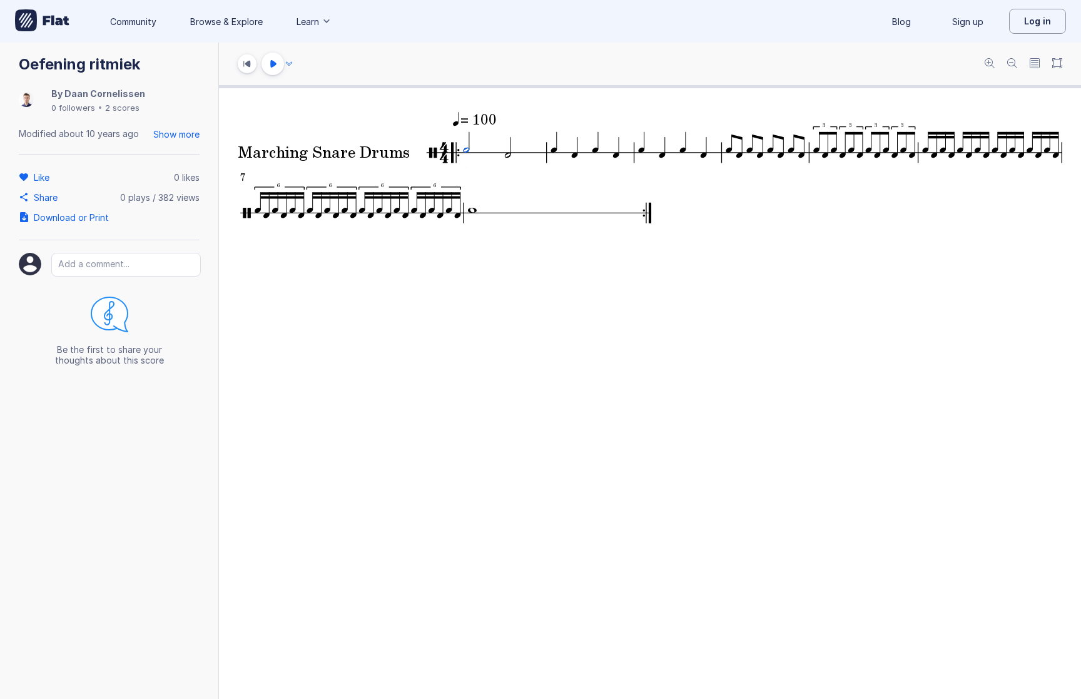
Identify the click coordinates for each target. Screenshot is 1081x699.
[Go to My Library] (42, 21)
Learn (308, 21)
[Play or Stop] (272, 64)
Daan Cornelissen (104, 93)
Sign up (967, 21)
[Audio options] (289, 64)
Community (133, 21)
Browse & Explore (226, 21)
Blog (901, 21)
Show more (176, 134)
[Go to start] (247, 63)
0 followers (73, 108)
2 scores (122, 108)
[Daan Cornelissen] (26, 100)
